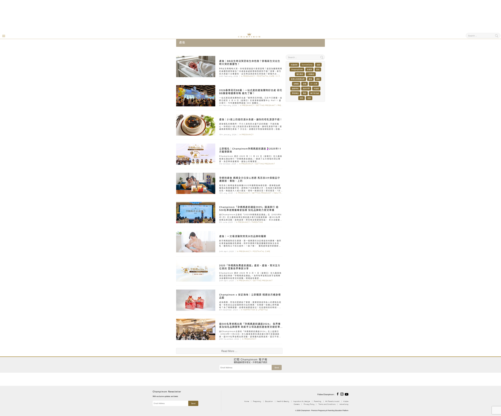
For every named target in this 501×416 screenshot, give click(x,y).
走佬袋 (309, 69)
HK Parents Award (332, 401)
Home (246, 401)
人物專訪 (310, 74)
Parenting (257, 222)
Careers (297, 404)
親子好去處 (314, 93)
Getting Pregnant (266, 105)
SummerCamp (307, 64)
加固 (318, 64)
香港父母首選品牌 (298, 79)
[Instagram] (342, 393)
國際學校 (295, 88)
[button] (3, 36)
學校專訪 (295, 93)
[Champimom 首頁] (232, 35)
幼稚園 (296, 83)
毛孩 (309, 98)
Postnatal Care (265, 76)
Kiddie (345, 401)
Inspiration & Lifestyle (255, 310)
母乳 (301, 98)
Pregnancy (249, 76)
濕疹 (304, 93)
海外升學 (306, 88)
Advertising (344, 404)
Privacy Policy (309, 404)
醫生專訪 (299, 74)
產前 (318, 79)
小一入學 (313, 83)
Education (269, 401)
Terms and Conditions (327, 404)
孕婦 (304, 83)
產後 (310, 79)
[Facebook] (337, 393)
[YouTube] (346, 393)
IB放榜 (316, 88)
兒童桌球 (294, 64)
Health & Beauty (282, 193)
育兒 (318, 69)
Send (277, 367)
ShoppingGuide (297, 69)
